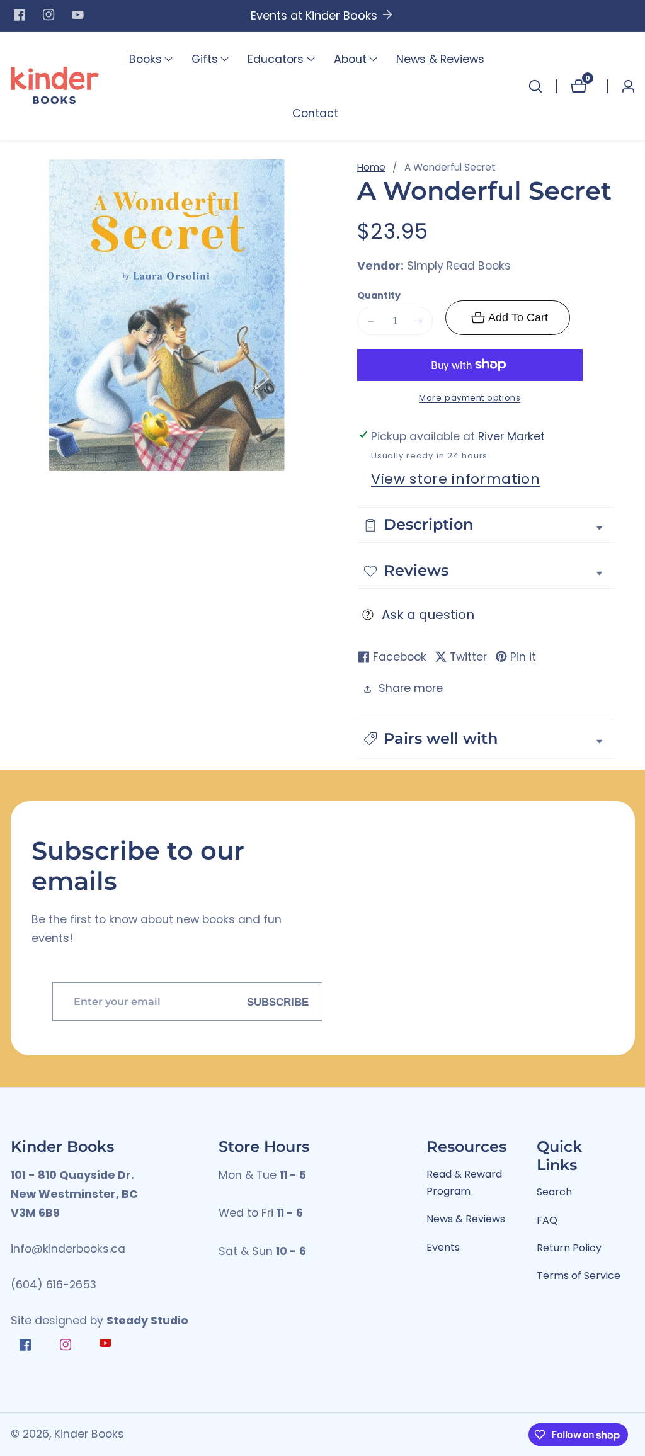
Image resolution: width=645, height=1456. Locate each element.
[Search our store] (535, 86)
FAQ (547, 1220)
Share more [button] (411, 688)
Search (554, 1192)
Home (371, 167)
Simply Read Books (459, 266)
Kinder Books (89, 1434)
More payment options (469, 398)
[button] (145, 59)
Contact (315, 113)
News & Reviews (440, 59)
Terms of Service (578, 1275)
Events (443, 1247)
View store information (455, 479)
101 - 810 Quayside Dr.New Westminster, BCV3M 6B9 (74, 1194)
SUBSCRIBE (278, 1001)
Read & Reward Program (464, 1183)
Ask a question (428, 614)
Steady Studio (147, 1320)
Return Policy (569, 1248)
